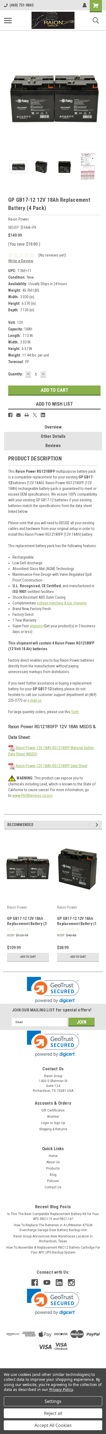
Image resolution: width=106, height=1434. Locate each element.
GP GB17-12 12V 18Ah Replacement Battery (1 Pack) (77, 921)
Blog (53, 1175)
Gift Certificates (53, 1110)
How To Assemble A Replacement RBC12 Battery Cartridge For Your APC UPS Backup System (53, 1250)
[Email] (18, 415)
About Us (53, 1162)
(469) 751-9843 (21, 5)
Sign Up (59, 1123)
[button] (53, 990)
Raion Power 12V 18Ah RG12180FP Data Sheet (51, 766)
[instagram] (71, 1282)
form (75, 712)
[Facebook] (10, 415)
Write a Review (20, 261)
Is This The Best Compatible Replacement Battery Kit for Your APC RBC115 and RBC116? (53, 1216)
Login (45, 1123)
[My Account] (84, 5)
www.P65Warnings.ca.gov (32, 795)
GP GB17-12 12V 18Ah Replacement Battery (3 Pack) (27, 921)
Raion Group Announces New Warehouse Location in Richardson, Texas (53, 1238)
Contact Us (53, 1187)
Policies (53, 1181)
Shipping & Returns (53, 1129)
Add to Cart (28, 956)
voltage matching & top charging (61, 603)
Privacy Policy (61, 1389)
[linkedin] (59, 1282)
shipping (36, 626)
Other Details (53, 436)
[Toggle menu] (8, 20)
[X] (35, 415)
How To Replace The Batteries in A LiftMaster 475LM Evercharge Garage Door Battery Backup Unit (53, 1227)
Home (53, 1156)
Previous (8, 98)
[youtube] (46, 1282)
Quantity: (15, 374)
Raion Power (17, 907)
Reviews (53, 445)
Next (98, 98)
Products (53, 1168)
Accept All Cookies (53, 1425)
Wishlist (53, 1117)
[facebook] (34, 1282)
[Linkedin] (43, 415)
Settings (53, 1401)
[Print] (26, 415)
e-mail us (34, 700)
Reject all (53, 1413)
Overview (53, 427)
